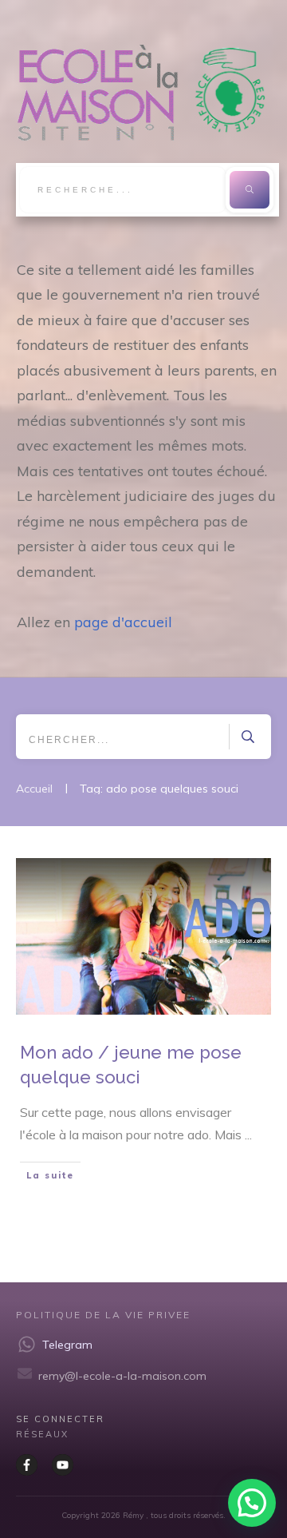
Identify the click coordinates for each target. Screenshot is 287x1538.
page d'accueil (123, 622)
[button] (252, 1503)
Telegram (67, 1344)
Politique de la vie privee (103, 1315)
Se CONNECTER (60, 1419)
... (248, 1135)
